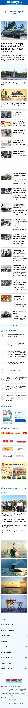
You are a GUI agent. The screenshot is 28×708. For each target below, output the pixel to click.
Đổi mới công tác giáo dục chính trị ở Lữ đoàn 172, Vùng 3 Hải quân (13, 526)
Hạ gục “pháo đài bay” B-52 (13, 370)
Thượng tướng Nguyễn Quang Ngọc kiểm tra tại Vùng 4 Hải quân (13, 514)
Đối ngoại (4, 641)
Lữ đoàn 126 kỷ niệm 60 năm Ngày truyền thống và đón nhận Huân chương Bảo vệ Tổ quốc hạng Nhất (13, 520)
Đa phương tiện (6, 652)
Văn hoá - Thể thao (7, 668)
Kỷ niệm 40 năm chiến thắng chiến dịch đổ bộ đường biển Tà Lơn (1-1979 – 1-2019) (16, 378)
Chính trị (5, 493)
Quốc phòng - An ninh (7, 625)
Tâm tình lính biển (6, 657)
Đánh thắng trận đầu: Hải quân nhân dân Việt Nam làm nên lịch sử (19, 205)
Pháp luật (4, 646)
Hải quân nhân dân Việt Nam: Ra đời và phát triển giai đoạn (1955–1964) (20, 221)
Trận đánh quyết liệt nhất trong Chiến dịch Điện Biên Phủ (20, 175)
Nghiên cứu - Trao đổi (7, 663)
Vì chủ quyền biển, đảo (8, 630)
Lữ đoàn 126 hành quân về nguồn (19, 312)
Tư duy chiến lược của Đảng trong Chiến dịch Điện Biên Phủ (15, 363)
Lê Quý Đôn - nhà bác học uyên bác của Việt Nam (13, 83)
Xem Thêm (14, 325)
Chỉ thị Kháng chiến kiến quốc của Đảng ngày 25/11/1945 (15, 335)
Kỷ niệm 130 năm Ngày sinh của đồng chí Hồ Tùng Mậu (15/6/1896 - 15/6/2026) (19, 123)
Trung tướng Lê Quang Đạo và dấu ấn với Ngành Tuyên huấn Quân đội (19, 282)
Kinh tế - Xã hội (5, 635)
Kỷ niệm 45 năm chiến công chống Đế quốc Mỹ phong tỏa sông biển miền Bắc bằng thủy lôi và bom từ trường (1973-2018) (16, 398)
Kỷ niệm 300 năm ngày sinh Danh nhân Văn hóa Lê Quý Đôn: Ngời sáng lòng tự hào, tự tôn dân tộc (14, 104)
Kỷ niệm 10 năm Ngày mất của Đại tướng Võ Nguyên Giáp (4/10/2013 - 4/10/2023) (15, 343)
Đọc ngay (20, 421)
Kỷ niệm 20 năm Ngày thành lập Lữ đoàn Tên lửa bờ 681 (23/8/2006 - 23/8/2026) (13, 47)
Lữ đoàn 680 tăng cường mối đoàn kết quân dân (13, 531)
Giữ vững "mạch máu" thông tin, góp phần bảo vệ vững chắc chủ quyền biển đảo (19, 114)
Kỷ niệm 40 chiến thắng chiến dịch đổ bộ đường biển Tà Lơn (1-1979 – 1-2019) (16, 387)
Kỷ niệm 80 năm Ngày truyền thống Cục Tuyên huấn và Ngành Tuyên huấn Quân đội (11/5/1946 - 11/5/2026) (19, 190)
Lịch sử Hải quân (6, 674)
